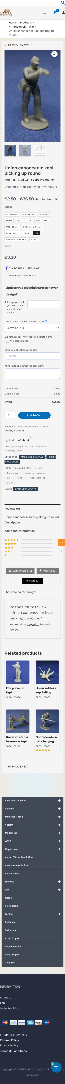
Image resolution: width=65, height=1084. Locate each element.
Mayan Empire (13, 946)
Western (9, 808)
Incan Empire (12, 954)
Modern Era (11, 832)
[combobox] (18, 356)
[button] (54, 54)
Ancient (9, 824)
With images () (22, 570)
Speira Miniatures (25, 489)
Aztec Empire (12, 938)
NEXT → (26, 45)
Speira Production (43, 179)
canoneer (41, 473)
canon (27, 473)
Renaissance (12, 873)
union (10, 483)
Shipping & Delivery (13, 1034)
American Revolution (16, 865)
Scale (8, 206)
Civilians (10, 962)
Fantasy (9, 914)
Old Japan (10, 930)
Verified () (49, 570)
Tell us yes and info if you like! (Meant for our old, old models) (15, 307)
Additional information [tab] (20, 531)
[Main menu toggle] (45, 13)
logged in (33, 624)
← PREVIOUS (13, 45)
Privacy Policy (9, 1045)
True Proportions (37, 478)
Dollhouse (10, 922)
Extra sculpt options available (21, 349)
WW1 (7, 889)
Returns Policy (9, 1040)
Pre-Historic (11, 905)
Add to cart (34, 415)
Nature (8, 897)
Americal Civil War (23, 468)
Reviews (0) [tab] (12, 508)
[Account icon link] (63, 12)
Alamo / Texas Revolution (19, 857)
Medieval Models (14, 816)
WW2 (8, 841)
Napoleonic (11, 849)
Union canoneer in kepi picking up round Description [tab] (32, 519)
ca (40, 468)
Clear (8, 246)
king (20, 478)
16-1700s (9, 881)
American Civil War (15, 800)
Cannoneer (12, 473)
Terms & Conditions (13, 1051)
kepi (9, 478)
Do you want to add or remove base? (26, 321)
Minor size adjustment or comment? (24, 365)
